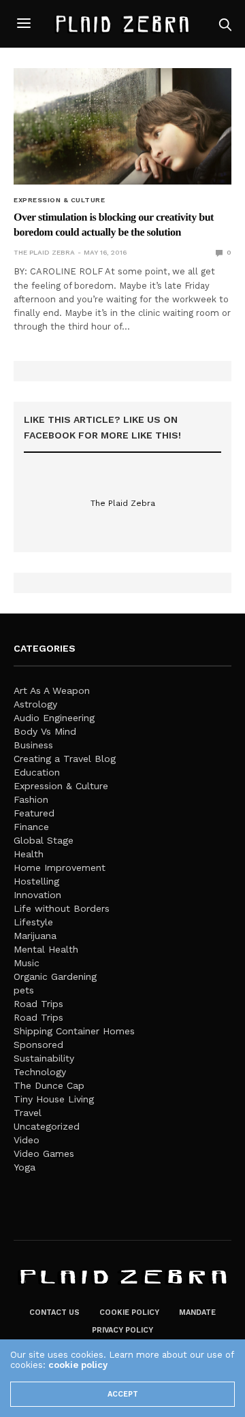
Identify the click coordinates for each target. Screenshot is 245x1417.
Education (37, 772)
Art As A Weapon (52, 690)
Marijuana (35, 935)
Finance (31, 826)
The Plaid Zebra (44, 252)
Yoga (24, 1167)
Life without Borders (62, 908)
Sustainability (44, 1058)
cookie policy (78, 1365)
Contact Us (54, 1312)
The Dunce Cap (49, 1085)
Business (33, 745)
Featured (34, 813)
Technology (40, 1072)
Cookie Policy (129, 1312)
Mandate (197, 1312)
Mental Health (46, 949)
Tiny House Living (54, 1099)
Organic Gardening (55, 976)
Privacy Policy (122, 1330)
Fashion (31, 799)
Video (26, 1140)
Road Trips (38, 1003)
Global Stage (44, 840)
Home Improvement (59, 867)
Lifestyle (33, 922)
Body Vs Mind (45, 731)
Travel (28, 1112)
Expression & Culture (59, 200)
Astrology (35, 704)
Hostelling (36, 881)
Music (26, 963)
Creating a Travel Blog (65, 758)
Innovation (37, 894)
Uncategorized (47, 1126)
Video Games (44, 1153)
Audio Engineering (54, 717)
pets (24, 990)
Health (29, 854)
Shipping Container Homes (74, 1031)
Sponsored (38, 1044)
